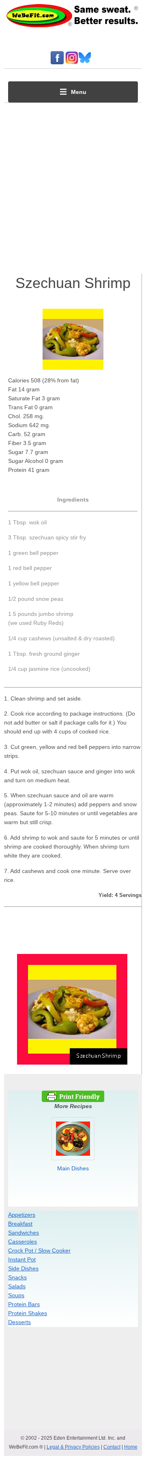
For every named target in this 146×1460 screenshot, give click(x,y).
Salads (17, 1286)
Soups (16, 1295)
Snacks (17, 1277)
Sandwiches (23, 1232)
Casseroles (22, 1241)
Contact (111, 1447)
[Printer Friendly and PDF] (73, 1100)
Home (130, 1447)
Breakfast (20, 1223)
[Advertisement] (73, 186)
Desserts (19, 1322)
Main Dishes (73, 1168)
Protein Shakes (27, 1313)
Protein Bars (24, 1304)
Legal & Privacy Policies (73, 1447)
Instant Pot (22, 1259)
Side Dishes (23, 1268)
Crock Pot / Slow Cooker (39, 1250)
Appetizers (21, 1214)
